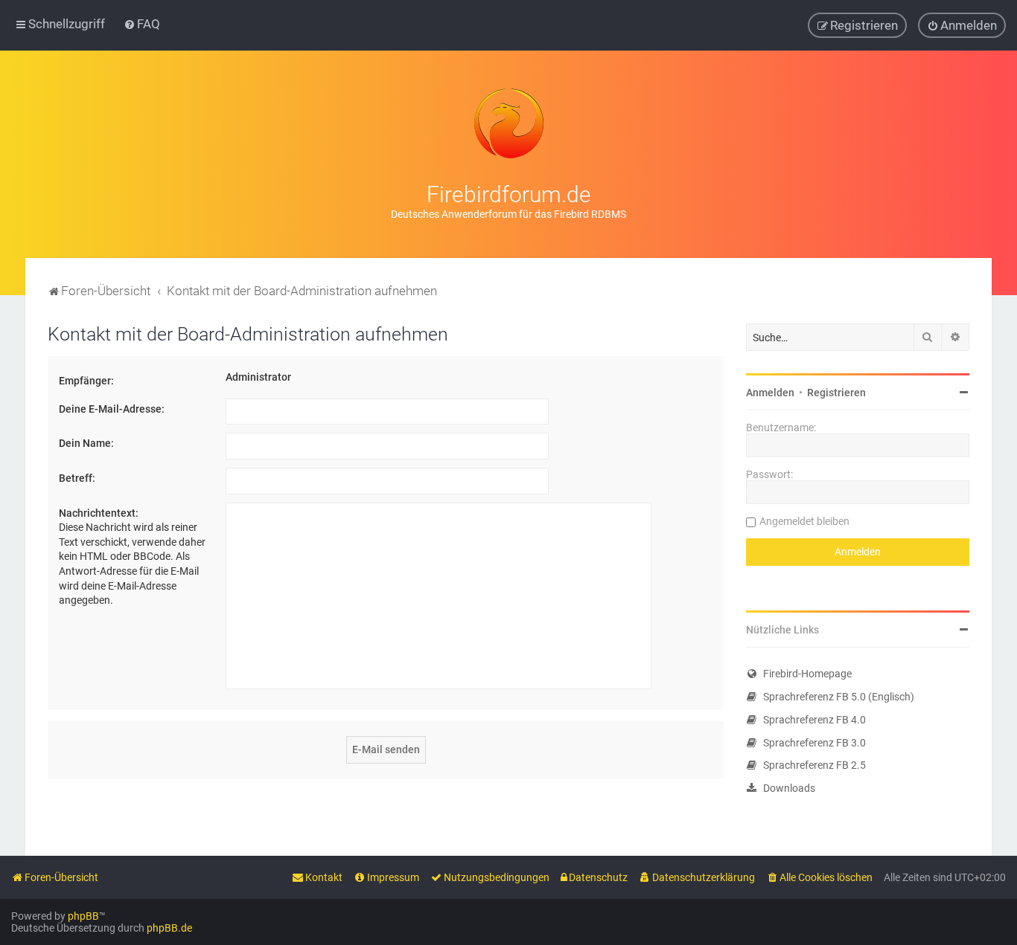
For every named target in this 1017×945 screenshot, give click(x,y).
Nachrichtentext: (98, 513)
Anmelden (770, 393)
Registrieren (836, 393)
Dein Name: (86, 443)
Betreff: (77, 478)
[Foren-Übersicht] (508, 123)
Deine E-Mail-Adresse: (112, 409)
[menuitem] (142, 24)
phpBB (83, 916)
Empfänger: (86, 381)
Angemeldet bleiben (804, 521)
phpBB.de (169, 928)
